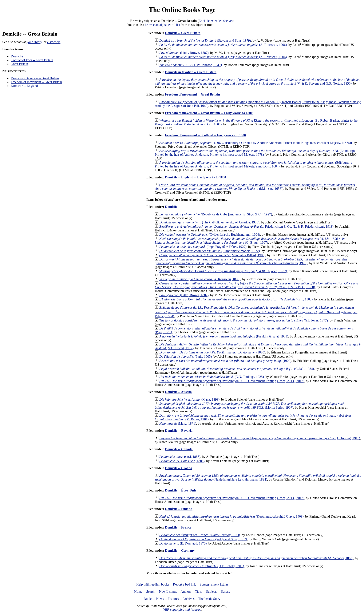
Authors (186, 591)
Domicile (17, 56)
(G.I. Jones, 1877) (243, 320)
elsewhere (53, 42)
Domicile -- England (24, 86)
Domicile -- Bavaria (179, 430)
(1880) (212, 352)
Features (173, 598)
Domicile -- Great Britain (182, 33)
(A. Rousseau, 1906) (223, 44)
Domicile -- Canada (179, 449)
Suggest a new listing (214, 584)
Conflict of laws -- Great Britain (32, 60)
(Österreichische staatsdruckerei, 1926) (251, 261)
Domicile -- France (178, 527)
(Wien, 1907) (223, 271)
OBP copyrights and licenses (181, 609)
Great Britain (19, 64)
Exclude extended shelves (216, 21)
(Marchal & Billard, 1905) (212, 255)
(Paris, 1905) (185, 356)
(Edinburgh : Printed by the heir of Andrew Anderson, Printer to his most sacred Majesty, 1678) (255, 152)
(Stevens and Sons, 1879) (205, 40)
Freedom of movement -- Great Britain (36, 82)
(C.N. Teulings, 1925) (211, 377)
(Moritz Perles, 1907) (249, 405)
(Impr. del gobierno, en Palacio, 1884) (256, 312)
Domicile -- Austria (178, 392)
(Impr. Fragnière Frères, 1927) (202, 246)
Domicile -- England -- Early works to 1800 (195, 177)
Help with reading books (152, 584)
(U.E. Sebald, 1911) (201, 566)
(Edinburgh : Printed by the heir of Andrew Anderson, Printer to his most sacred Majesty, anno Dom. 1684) (253, 164)
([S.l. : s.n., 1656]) (255, 186)
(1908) (225, 361)
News (160, 598)
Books (148, 598)
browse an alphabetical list (162, 25)
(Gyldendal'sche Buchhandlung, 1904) (209, 234)
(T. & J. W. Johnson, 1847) (190, 65)
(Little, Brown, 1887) (184, 52)
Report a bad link (184, 584)
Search (150, 591)
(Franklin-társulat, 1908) (223, 336)
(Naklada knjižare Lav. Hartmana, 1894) (258, 477)
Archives (188, 598)
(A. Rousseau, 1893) (199, 279)
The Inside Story (209, 598)
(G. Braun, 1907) (250, 240)
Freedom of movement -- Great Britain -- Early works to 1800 (209, 113)
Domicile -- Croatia (178, 468)
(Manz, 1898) (189, 399)
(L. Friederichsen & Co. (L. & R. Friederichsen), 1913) (246, 226)
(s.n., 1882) (236, 299)
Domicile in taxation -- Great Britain (35, 78)
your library (34, 42)
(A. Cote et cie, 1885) (182, 461)
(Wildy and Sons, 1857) (203, 539)
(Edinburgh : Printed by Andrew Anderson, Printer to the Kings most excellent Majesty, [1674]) (255, 143)
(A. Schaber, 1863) (256, 558)
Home (138, 591)
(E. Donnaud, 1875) (183, 543)
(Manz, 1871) (177, 423)
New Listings (168, 591)
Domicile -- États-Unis (180, 490)
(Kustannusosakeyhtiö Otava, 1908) (231, 516)
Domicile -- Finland (178, 509)
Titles (198, 591)
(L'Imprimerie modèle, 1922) (209, 251)
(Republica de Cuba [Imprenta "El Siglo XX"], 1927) (215, 214)
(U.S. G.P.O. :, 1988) (256, 285)
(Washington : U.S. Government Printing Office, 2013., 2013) (231, 381)
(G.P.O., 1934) (236, 369)
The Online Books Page (182, 9)
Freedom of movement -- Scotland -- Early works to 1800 (205, 135)
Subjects (211, 591)
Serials (225, 591)
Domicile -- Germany (180, 550)
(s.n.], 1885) (179, 456)
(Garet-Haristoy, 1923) (199, 535)
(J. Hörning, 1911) (259, 438)
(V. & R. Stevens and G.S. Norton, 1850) (257, 81)
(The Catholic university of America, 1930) (209, 222)
